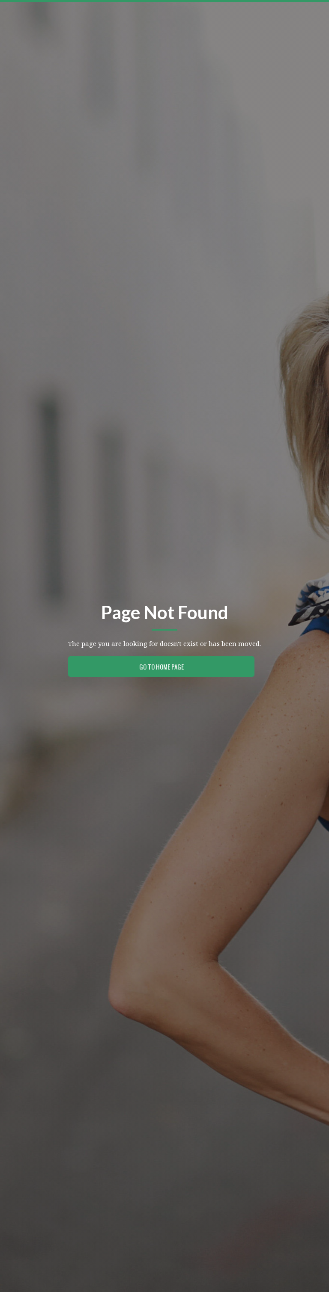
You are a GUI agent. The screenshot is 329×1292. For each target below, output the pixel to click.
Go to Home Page (161, 666)
